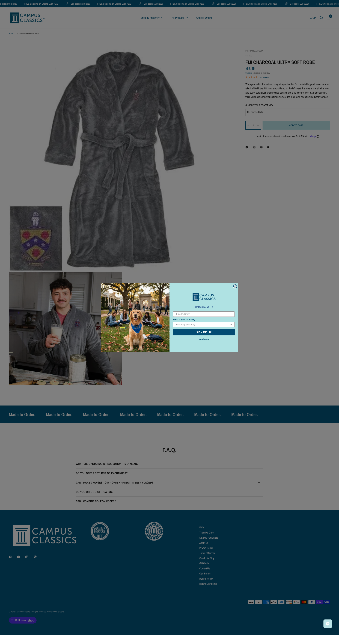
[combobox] (203, 324)
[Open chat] (327, 623)
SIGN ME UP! (204, 332)
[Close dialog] (235, 286)
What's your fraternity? (184, 319)
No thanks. (204, 339)
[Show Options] (231, 324)
